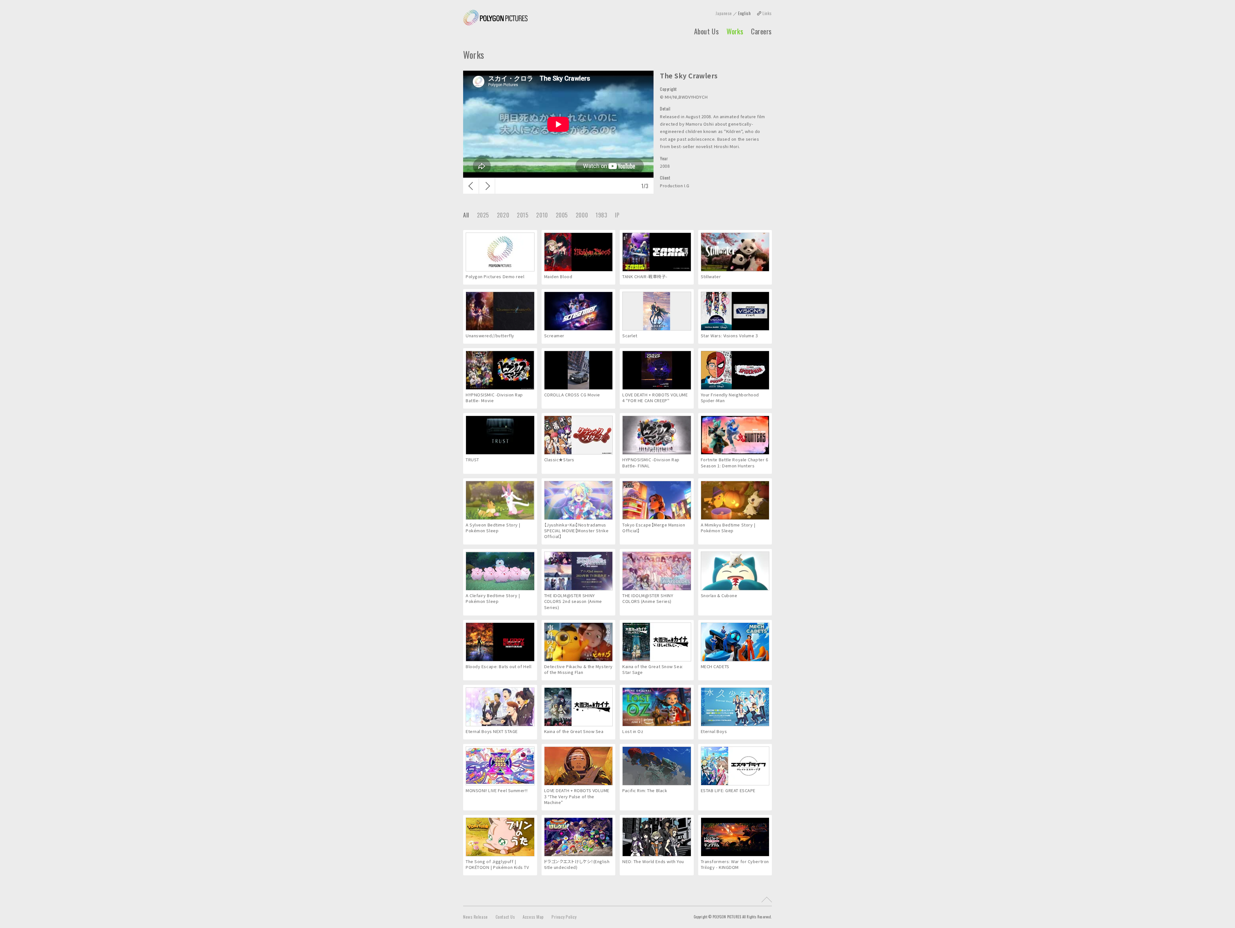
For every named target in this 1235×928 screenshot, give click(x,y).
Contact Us (505, 917)
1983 (601, 215)
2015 (522, 215)
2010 (542, 215)
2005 (562, 215)
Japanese (724, 13)
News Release (475, 917)
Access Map (533, 917)
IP (617, 215)
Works (735, 31)
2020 (503, 215)
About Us (706, 31)
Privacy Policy (564, 917)
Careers (761, 31)
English (744, 13)
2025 (483, 215)
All (466, 215)
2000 (582, 215)
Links (767, 13)
